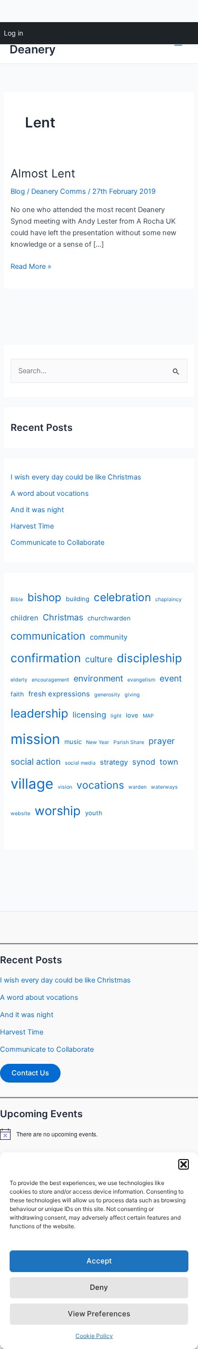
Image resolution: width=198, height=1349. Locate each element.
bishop (44, 597)
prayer (161, 741)
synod (143, 762)
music (73, 741)
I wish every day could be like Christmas (76, 477)
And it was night (37, 509)
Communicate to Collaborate (57, 542)
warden (137, 787)
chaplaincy (168, 599)
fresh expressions (59, 694)
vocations (100, 785)
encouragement (50, 680)
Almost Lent (43, 173)
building (77, 599)
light (116, 716)
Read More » (31, 267)
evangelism (141, 680)
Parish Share (128, 742)
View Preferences (99, 1313)
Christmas (63, 617)
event (171, 678)
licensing (89, 714)
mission (35, 739)
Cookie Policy (94, 1335)
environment (98, 678)
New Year (97, 742)
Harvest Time (32, 526)
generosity (107, 695)
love (132, 715)
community (108, 637)
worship (58, 810)
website (20, 813)
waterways (164, 787)
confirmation (46, 658)
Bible (17, 599)
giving (132, 695)
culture (98, 659)
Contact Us (30, 1073)
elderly (19, 680)
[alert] (99, 1134)
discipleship (149, 658)
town (169, 762)
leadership (39, 713)
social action (36, 761)
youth (93, 813)
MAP (148, 716)
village (32, 783)
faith (17, 694)
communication (48, 636)
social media (80, 763)
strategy (114, 762)
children (24, 618)
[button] (183, 1164)
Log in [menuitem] (13, 33)
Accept (99, 1260)
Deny (99, 1287)
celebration (122, 597)
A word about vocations (50, 493)
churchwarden (109, 618)
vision (65, 787)
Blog (18, 191)
